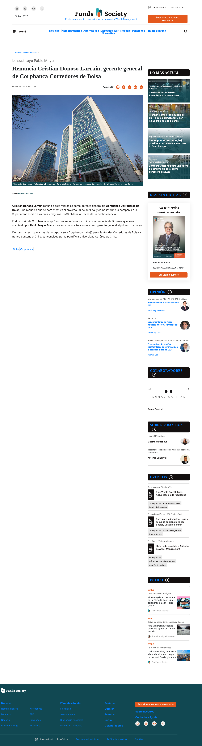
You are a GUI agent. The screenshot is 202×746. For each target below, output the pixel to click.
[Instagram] (25, 8)
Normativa (108, 33)
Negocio (125, 30)
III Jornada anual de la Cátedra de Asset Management (172, 547)
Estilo (156, 580)
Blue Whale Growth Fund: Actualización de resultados (171, 493)
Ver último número (169, 274)
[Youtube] (33, 8)
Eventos (158, 477)
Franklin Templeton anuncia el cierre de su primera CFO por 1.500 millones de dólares (166, 117)
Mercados (106, 30)
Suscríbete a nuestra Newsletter (167, 19)
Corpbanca (26, 249)
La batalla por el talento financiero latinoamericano (164, 94)
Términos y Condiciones (88, 739)
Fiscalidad (65, 708)
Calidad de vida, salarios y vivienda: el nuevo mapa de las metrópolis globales (162, 654)
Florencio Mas (154, 332)
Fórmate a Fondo (25, 193)
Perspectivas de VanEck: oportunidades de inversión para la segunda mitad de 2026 (163, 347)
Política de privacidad (117, 739)
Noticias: (54, 30)
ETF (116, 30)
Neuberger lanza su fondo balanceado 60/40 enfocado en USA (162, 325)
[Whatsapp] (141, 87)
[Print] (135, 87)
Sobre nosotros (166, 425)
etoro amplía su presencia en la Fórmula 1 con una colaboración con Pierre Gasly (162, 601)
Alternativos (91, 30)
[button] (168, 7)
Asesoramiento (68, 714)
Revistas (110, 703)
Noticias (6, 703)
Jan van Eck (153, 355)
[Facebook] (123, 87)
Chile (16, 249)
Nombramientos (72, 30)
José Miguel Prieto (156, 310)
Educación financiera (71, 725)
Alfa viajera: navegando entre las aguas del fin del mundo (161, 628)
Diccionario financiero (71, 720)
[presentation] (150, 389)
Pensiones (138, 30)
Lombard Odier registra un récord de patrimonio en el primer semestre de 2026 (168, 168)
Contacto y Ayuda (146, 717)
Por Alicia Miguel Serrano (163, 636)
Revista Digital (165, 195)
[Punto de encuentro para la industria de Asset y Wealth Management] (101, 14)
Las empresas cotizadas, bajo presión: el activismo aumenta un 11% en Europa (168, 143)
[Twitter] (42, 8)
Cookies (139, 739)
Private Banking (156, 30)
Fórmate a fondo (70, 703)
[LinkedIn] (16, 8)
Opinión (157, 292)
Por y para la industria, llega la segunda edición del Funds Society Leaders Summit (172, 522)
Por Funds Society (160, 610)
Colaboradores (166, 370)
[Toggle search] (186, 31)
